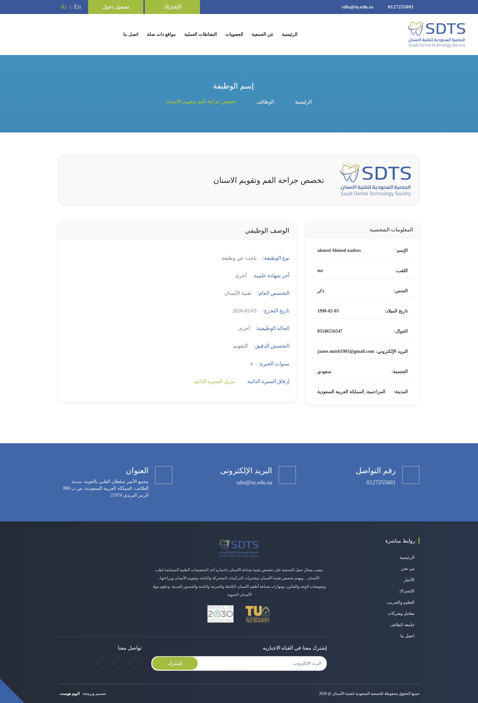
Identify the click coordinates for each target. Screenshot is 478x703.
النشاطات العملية (200, 34)
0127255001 (401, 6)
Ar (63, 6)
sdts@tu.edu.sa (358, 6)
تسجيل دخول (115, 6)
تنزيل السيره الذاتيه (215, 381)
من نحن (408, 568)
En (77, 6)
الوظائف (265, 101)
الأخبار (409, 579)
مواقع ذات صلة (161, 34)
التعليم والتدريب (401, 602)
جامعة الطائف (402, 624)
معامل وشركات (401, 613)
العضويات (234, 34)
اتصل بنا (131, 34)
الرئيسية (288, 34)
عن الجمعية (262, 34)
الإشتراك (172, 6)
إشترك (175, 663)
